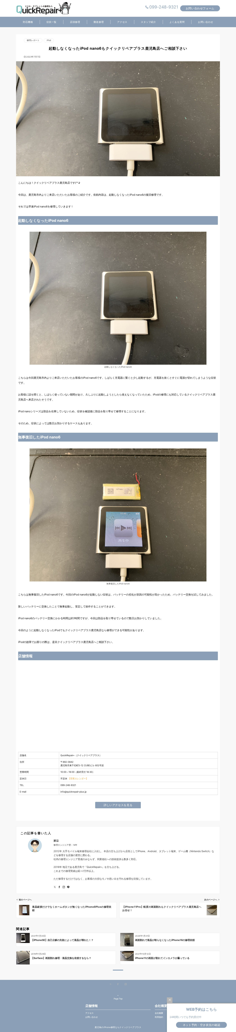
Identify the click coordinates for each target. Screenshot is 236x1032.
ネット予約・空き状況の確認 (201, 1025)
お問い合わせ (91, 1017)
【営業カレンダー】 (78, 778)
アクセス (89, 1013)
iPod (49, 40)
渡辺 (56, 840)
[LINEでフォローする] (68, 887)
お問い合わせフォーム (200, 8)
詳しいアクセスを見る (118, 805)
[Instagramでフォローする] (64, 887)
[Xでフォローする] (110, 984)
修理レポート (33, 40)
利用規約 (159, 1017)
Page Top (118, 999)
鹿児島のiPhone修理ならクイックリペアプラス (118, 1027)
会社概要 (159, 1013)
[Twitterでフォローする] (55, 887)
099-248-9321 (163, 7)
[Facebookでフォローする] (59, 887)
